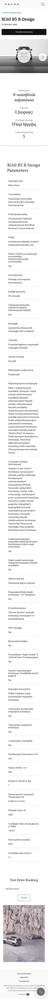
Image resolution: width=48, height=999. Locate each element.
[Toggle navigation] (42, 4)
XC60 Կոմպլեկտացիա (12, 13)
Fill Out (24, 898)
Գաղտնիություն (24, 981)
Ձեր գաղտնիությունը (24, 973)
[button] (41, 992)
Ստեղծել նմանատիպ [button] (24, 32)
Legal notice (24, 977)
